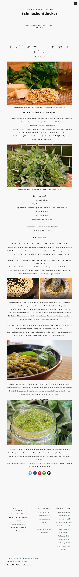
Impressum (44, 532)
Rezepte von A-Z (44, 515)
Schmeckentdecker (44, 512)
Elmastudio (27, 565)
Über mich (44, 526)
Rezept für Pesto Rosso (42, 463)
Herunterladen (44, 399)
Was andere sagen (44, 519)
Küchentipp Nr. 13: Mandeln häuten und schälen (63, 546)
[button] (30, 473)
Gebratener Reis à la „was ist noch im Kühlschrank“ (63, 529)
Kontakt (44, 522)
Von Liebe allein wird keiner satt (18, 514)
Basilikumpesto (35, 399)
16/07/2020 (39, 56)
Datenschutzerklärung (44, 529)
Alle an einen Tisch (18, 524)
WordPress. (24, 561)
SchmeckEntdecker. (18, 558)
